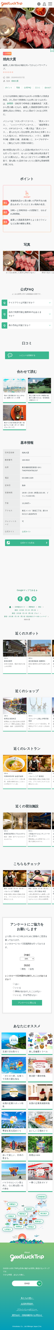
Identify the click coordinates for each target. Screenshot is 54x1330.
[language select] (39, 4)
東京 (39, 607)
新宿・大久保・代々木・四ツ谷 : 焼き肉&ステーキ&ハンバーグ (25, 616)
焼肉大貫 (14, 81)
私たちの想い (27, 1298)
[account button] (44, 4)
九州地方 (7, 1229)
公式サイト (26, 532)
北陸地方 (29, 1209)
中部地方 (31, 1227)
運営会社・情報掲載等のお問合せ (27, 1315)
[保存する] (51, 50)
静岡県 (10, 103)
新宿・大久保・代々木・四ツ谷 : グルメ (25, 613)
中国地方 (11, 1216)
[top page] (10, 607)
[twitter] (27, 598)
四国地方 (19, 1226)
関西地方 (22, 1214)
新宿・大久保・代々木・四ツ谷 (25, 610)
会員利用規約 (27, 1304)
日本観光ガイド (20, 607)
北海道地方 (42, 1197)
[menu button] (50, 4)
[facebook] (20, 598)
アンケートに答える (27, 1003)
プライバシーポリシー (27, 1309)
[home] (11, 4)
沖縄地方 (12, 1204)
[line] (33, 598)
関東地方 (32, 607)
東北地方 (43, 1213)
